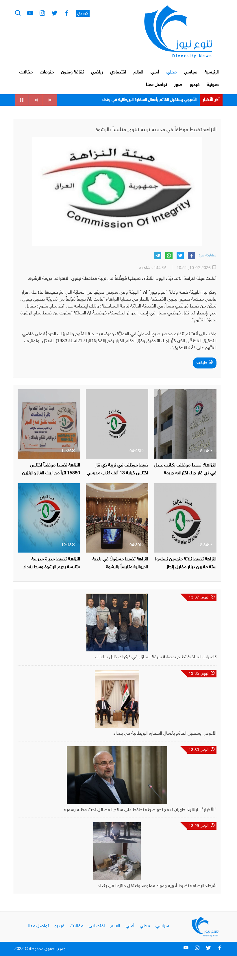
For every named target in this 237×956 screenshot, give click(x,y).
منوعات (47, 72)
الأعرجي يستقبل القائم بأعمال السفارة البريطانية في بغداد (165, 733)
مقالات (26, 72)
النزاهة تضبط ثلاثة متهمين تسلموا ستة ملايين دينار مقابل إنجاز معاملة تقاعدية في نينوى (185, 567)
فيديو (195, 85)
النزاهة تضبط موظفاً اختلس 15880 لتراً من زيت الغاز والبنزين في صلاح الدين (51, 473)
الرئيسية (212, 72)
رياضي (97, 72)
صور (178, 85)
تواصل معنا (156, 85)
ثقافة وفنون (72, 72)
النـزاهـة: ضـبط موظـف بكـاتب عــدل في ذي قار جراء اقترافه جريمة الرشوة (185, 473)
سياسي (190, 72)
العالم (138, 72)
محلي (171, 72)
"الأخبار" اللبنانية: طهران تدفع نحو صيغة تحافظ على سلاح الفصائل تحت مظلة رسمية (140, 810)
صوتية (213, 85)
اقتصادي (118, 72)
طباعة (202, 363)
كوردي (82, 13)
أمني (155, 72)
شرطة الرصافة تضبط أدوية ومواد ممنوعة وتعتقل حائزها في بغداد (157, 886)
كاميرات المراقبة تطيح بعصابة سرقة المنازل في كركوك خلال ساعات (155, 657)
